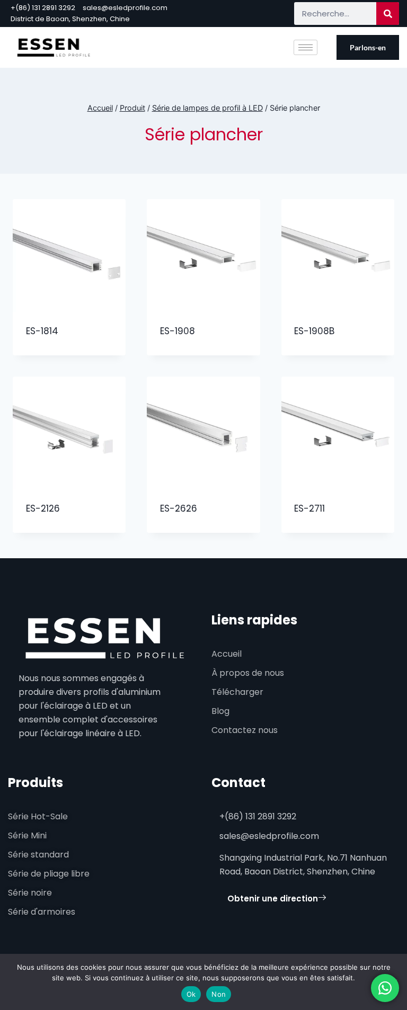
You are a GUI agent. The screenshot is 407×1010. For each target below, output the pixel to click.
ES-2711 (309, 508)
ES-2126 (43, 508)
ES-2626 (178, 508)
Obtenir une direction (272, 898)
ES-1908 (177, 331)
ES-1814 (42, 331)
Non (218, 994)
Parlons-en (368, 47)
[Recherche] (387, 13)
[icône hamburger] (305, 47)
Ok (191, 994)
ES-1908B (314, 331)
